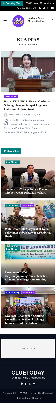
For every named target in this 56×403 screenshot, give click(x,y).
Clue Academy (12, 292)
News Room (10, 96)
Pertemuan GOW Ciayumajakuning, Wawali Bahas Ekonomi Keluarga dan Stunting (26, 276)
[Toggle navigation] (5, 19)
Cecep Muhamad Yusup (17, 115)
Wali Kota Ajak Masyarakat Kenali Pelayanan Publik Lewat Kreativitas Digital (28, 232)
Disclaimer (37, 398)
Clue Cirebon (12, 162)
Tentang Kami (23, 398)
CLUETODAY (28, 373)
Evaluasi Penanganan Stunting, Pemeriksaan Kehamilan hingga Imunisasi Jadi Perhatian (25, 319)
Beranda (22, 44)
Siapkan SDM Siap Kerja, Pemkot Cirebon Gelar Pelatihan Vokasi (27, 190)
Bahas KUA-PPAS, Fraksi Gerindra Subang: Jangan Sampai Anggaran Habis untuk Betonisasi (27, 105)
